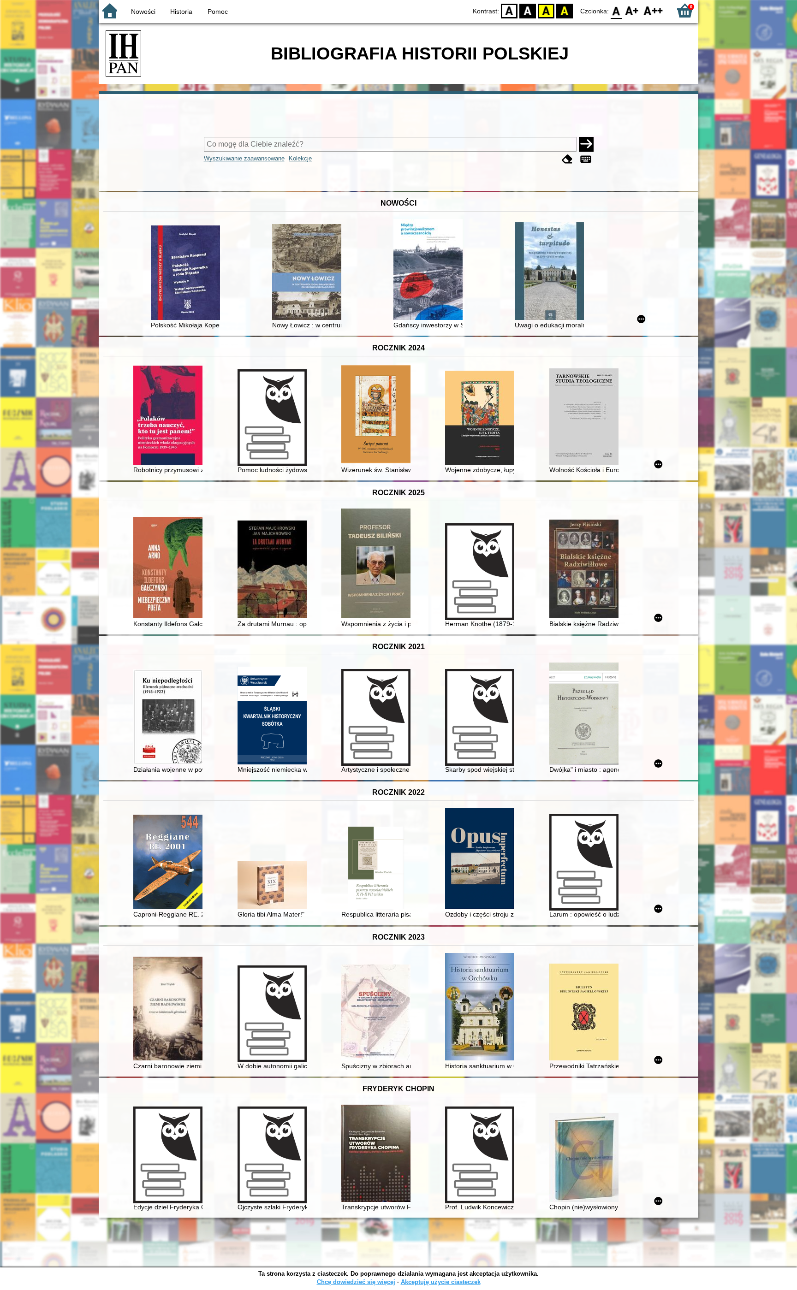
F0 (616, 10)
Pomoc (218, 11)
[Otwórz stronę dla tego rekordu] (188, 273)
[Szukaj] (586, 144)
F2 (653, 10)
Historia (181, 11)
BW (528, 10)
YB (546, 10)
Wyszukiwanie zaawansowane (244, 158)
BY (564, 10)
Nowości (143, 11)
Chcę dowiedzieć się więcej (356, 1281)
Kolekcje (300, 158)
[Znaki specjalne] (585, 159)
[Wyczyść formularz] (567, 159)
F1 (632, 10)
